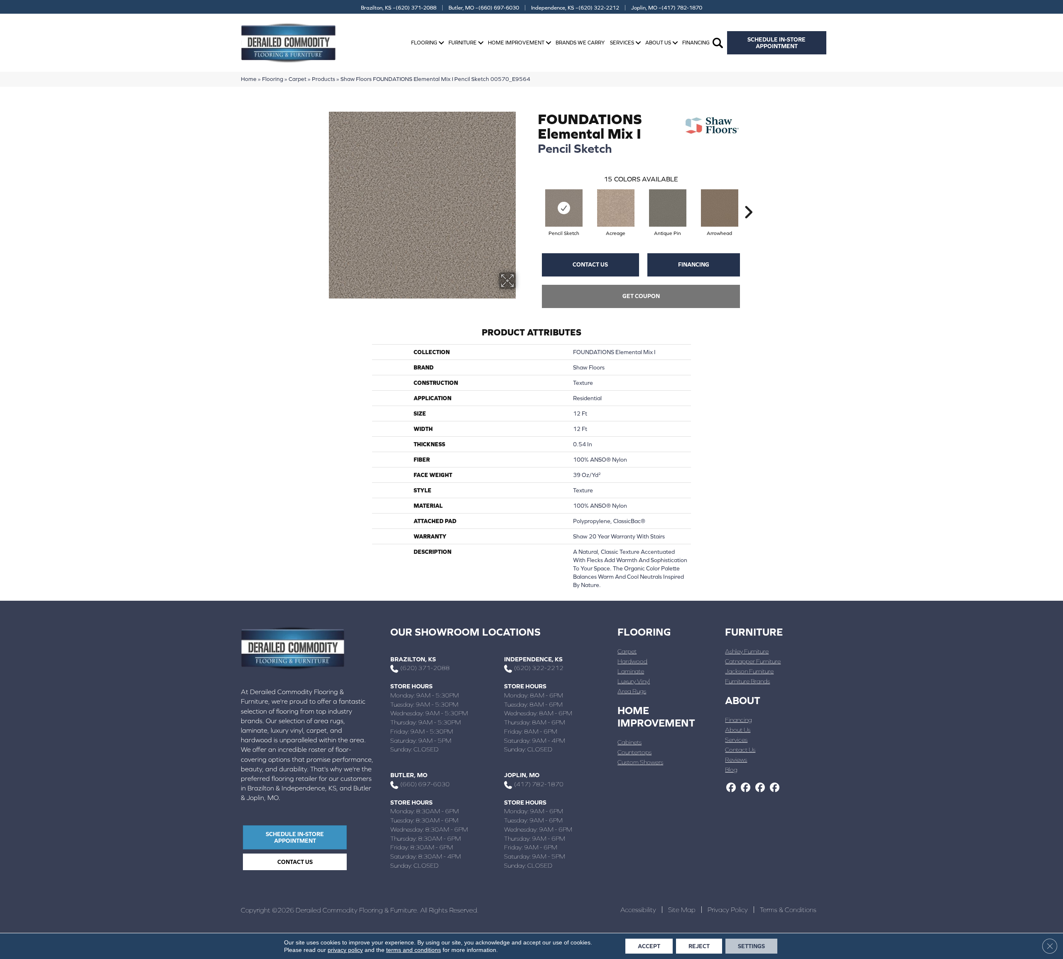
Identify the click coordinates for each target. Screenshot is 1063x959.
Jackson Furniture (749, 671)
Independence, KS (533, 659)
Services (622, 42)
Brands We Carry (580, 42)
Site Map (682, 909)
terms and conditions (413, 950)
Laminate (630, 671)
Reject (699, 946)
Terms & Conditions (788, 909)
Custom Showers (640, 762)
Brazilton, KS (413, 659)
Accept (649, 946)
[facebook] (731, 788)
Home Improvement (516, 42)
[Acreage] (616, 208)
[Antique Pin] (667, 208)
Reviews (736, 759)
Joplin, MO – (666, 7)
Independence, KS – (575, 7)
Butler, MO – (483, 7)
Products (323, 79)
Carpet (297, 79)
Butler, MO (408, 774)
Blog (731, 769)
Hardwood (632, 661)
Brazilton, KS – (398, 7)
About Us (658, 42)
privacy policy (345, 950)
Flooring (424, 42)
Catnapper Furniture (753, 661)
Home (249, 79)
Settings (751, 946)
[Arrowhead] (719, 208)
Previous (533, 200)
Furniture (462, 42)
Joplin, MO (521, 774)
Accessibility (638, 909)
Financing (696, 42)
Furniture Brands (747, 681)
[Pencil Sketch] (564, 208)
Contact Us (590, 264)
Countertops (634, 752)
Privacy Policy (728, 909)
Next (748, 200)
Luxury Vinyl (633, 681)
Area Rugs (631, 691)
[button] (441, 42)
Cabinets (629, 742)
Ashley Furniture (747, 651)
